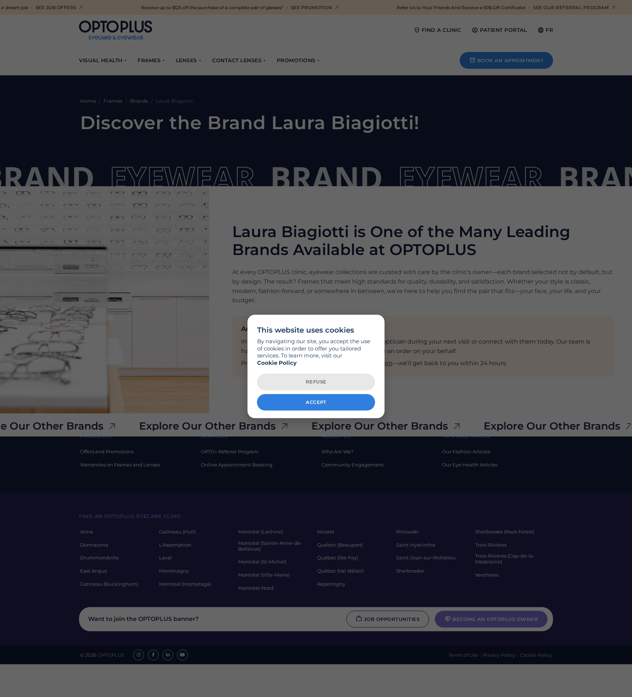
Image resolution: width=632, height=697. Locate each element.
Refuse (316, 382)
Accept (316, 402)
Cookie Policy (277, 362)
